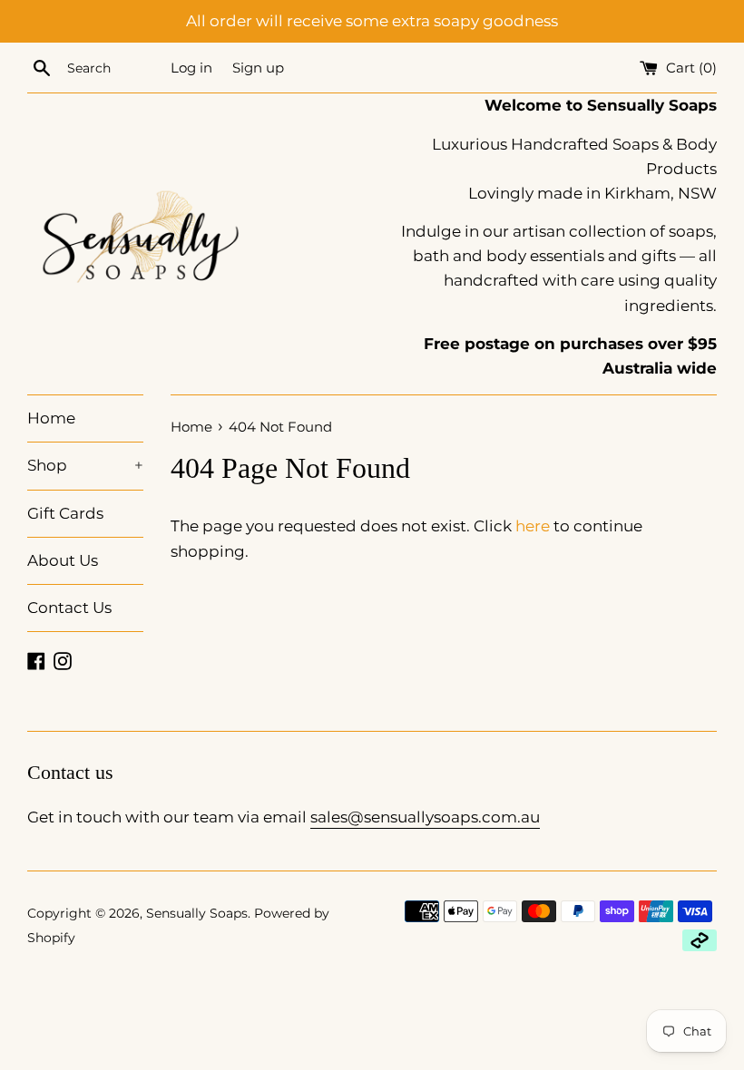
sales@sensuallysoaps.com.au (425, 817)
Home (51, 418)
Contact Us (69, 607)
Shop (85, 465)
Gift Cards (65, 513)
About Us (62, 560)
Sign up (258, 67)
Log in (191, 67)
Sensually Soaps (197, 913)
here (532, 526)
